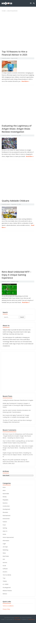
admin (8, 58)
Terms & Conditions (8, 606)
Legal (4, 543)
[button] (31, 3)
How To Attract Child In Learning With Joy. (14, 441)
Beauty (5, 496)
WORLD (5, 594)
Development (6, 509)
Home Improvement (8, 537)
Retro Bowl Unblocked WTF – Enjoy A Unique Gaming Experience (16, 274)
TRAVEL (5, 581)
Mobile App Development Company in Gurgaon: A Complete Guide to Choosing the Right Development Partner (17, 405)
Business (5, 503)
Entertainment (6, 515)
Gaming (5, 528)
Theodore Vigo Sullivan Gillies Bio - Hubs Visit (15, 446)
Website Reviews (7, 590)
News (4, 553)
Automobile (6, 493)
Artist (4, 490)
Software (5, 568)
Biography (5, 500)
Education (5, 512)
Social (4, 565)
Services (5, 562)
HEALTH (5, 531)
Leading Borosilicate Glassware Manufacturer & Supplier (18, 400)
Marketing (5, 550)
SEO (4, 559)
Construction (6, 506)
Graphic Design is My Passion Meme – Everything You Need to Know (18, 448)
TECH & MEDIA (7, 575)
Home (4, 11)
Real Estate (6, 556)
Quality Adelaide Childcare (15, 200)
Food (4, 525)
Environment (6, 518)
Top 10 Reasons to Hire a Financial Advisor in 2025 (14, 53)
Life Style (5, 547)
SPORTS (5, 572)
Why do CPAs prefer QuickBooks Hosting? (14, 459)
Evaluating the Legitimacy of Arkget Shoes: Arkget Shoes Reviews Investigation (16, 128)
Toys (4, 578)
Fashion (5, 521)
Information (6, 540)
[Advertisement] (18, 31)
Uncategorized (7, 587)
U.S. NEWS (5, 584)
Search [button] (22, 317)
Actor (4, 487)
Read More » (25, 81)
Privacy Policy (6, 609)
